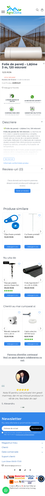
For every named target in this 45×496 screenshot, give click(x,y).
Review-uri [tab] (12, 169)
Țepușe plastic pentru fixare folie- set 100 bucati (12, 284)
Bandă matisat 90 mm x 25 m (12, 332)
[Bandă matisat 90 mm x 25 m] (12, 319)
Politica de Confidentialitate (25, 434)
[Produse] (3, 12)
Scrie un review (22, 191)
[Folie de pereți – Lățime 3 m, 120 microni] (22, 38)
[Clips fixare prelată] (12, 222)
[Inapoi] (43, 63)
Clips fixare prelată (12, 234)
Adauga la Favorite (11, 88)
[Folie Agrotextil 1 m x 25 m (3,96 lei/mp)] (32, 271)
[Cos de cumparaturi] (42, 10)
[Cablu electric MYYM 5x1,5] (32, 319)
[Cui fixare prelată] (32, 222)
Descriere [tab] (9, 122)
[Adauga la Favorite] (19, 215)
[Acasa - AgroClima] (17, 10)
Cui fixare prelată (31, 234)
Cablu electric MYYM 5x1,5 (30, 332)
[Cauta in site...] (37, 10)
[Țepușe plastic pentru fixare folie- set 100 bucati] (12, 271)
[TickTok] (25, 470)
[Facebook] (15, 470)
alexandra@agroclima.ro (12, 465)
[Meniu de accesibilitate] (41, 479)
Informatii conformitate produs (15, 163)
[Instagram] (30, 470)
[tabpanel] (22, 38)
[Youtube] (20, 470)
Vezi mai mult (9, 159)
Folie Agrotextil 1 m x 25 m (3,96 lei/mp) (31, 284)
